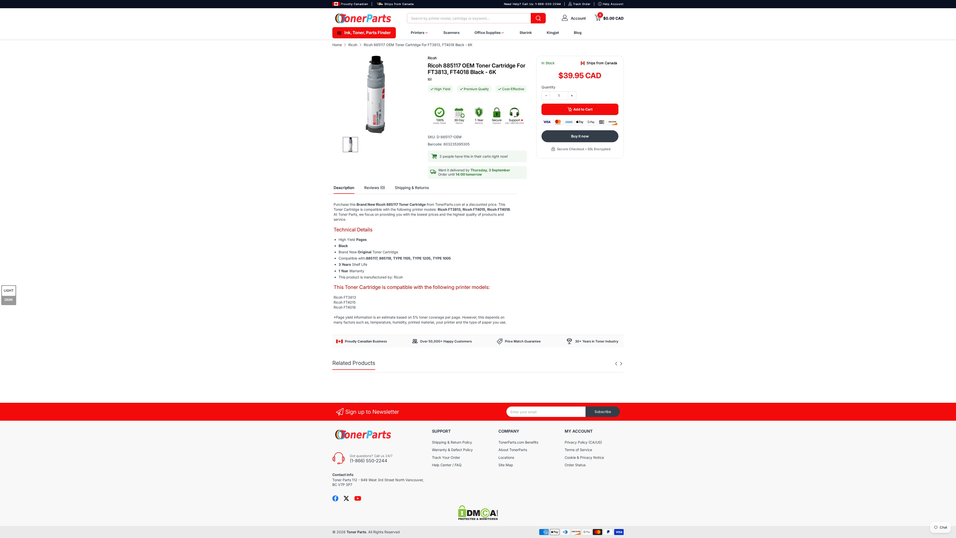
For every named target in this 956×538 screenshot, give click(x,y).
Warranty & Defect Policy (452, 450)
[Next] (616, 363)
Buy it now (580, 136)
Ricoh (432, 58)
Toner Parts (356, 532)
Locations (506, 457)
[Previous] (621, 363)
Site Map (505, 465)
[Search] (538, 18)
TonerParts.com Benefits (518, 442)
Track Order (582, 4)
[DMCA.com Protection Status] (478, 519)
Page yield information (354, 317)
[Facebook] (335, 498)
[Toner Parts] (363, 18)
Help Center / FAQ (447, 465)
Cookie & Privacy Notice (584, 457)
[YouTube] (357, 498)
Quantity (548, 87)
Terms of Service (578, 450)
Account (578, 18)
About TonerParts (512, 450)
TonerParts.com (448, 204)
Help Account (613, 4)
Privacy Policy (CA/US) (583, 442)
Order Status (575, 465)
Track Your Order (446, 457)
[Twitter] (346, 498)
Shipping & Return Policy (452, 442)
